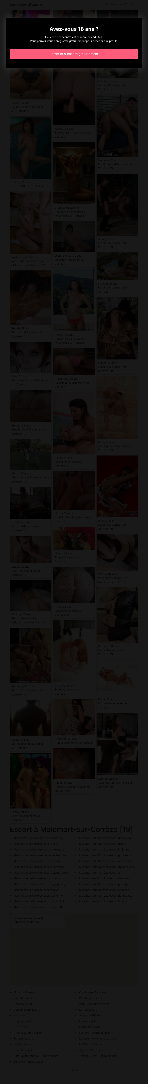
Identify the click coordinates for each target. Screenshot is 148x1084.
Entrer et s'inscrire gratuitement (74, 54)
